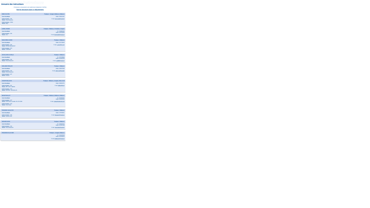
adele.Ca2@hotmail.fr (60, 70)
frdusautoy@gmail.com (59, 115)
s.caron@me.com (60, 44)
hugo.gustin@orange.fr (59, 18)
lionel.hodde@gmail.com (59, 34)
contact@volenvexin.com (59, 101)
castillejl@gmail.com (60, 60)
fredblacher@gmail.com (59, 138)
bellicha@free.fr (61, 85)
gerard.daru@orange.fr (59, 127)
